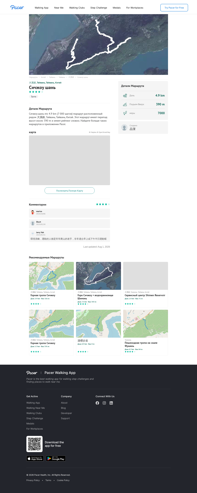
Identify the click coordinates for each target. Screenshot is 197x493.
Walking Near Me (35, 407)
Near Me (58, 7)
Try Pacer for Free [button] (174, 7)
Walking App (41, 7)
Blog (63, 407)
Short (38, 222)
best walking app (49, 378)
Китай (43, 77)
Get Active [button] (32, 396)
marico (39, 211)
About (64, 402)
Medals (117, 7)
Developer (66, 413)
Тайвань (52, 77)
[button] (50, 471)
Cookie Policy (63, 480)
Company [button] (66, 396)
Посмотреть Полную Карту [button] (69, 190)
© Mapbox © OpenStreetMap (99, 132)
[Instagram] (104, 403)
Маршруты (33, 77)
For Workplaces (134, 7)
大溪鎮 (71, 77)
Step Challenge (98, 7)
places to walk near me (47, 381)
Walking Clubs (77, 7)
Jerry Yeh (40, 232)
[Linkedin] (111, 403)
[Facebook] (97, 403)
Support (65, 418)
